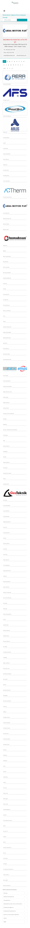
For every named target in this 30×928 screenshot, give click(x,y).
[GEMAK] (15, 477)
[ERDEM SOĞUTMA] (15, 401)
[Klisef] (15, 618)
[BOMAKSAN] (15, 238)
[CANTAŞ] (15, 287)
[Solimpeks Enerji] (15, 737)
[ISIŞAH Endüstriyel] (15, 569)
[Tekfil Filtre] (15, 802)
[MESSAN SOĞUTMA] (15, 639)
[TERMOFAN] (15, 753)
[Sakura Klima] (15, 732)
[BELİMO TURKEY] (15, 228)
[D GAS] (15, 314)
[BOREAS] (15, 249)
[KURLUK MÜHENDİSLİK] (15, 612)
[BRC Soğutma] (15, 260)
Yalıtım (5, 918)
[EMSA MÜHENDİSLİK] (15, 379)
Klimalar (6, 893)
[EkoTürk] (15, 417)
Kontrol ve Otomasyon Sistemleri (11, 914)
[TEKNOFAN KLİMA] (15, 743)
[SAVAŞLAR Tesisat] (15, 715)
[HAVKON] (15, 536)
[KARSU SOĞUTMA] (15, 585)
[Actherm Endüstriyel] (15, 190)
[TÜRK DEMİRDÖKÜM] (15, 808)
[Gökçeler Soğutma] (15, 520)
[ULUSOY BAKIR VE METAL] (15, 819)
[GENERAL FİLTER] (15, 482)
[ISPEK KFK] (15, 574)
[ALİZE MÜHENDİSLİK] (15, 152)
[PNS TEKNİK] (15, 677)
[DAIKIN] (15, 320)
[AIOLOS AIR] (15, 125)
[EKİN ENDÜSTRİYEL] (15, 352)
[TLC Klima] (15, 786)
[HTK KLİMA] (15, 547)
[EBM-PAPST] (15, 341)
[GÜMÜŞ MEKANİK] (15, 515)
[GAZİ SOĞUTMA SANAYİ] (15, 471)
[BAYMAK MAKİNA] (15, 222)
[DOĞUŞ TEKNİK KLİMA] (15, 336)
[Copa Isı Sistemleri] (15, 309)
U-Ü (5, 68)
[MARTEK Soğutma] (15, 629)
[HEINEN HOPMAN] (15, 542)
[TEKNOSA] (15, 748)
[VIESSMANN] (15, 856)
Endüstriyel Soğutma (8, 907)
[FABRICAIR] (15, 423)
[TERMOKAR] (15, 759)
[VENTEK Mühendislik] (15, 846)
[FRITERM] (15, 455)
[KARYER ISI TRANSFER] (15, 590)
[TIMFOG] (15, 780)
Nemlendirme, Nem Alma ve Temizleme (13, 903)
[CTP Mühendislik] (15, 303)
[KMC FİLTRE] (15, 601)
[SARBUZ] (15, 710)
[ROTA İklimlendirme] (15, 699)
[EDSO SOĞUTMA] (15, 347)
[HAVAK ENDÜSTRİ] (15, 531)
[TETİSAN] (15, 770)
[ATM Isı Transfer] (15, 179)
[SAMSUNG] (15, 705)
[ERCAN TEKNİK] (15, 395)
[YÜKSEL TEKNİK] (15, 873)
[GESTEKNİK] (15, 493)
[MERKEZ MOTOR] (15, 634)
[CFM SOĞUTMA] (15, 298)
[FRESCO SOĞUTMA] (15, 444)
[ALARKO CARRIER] (15, 136)
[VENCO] (15, 840)
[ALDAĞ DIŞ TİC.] (15, 147)
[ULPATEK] (15, 813)
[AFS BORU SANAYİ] (15, 93)
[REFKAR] (15, 683)
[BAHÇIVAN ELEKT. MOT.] (15, 217)
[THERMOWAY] (15, 775)
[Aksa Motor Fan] (15, 206)
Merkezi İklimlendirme (9, 896)
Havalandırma (7, 900)
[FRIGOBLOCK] (15, 450)
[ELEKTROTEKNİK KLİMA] (15, 358)
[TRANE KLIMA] (15, 791)
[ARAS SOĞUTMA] (15, 157)
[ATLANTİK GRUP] (15, 168)
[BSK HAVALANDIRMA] (15, 271)
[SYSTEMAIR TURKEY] (15, 726)
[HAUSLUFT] (15, 525)
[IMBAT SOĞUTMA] (15, 558)
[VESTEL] (15, 851)
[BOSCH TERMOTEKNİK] (15, 254)
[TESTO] (15, 764)
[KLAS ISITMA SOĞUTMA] (15, 596)
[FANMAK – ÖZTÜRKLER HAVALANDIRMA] (15, 428)
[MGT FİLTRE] (15, 645)
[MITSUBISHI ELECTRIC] (15, 650)
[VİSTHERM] (15, 862)
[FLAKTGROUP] (15, 433)
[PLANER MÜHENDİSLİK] (15, 672)
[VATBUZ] (15, 835)
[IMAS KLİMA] (15, 553)
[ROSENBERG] (15, 694)
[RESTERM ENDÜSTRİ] (15, 688)
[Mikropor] (15, 656)
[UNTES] (15, 824)
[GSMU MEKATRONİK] (15, 504)
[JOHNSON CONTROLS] (15, 580)
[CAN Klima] (15, 282)
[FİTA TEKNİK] (15, 466)
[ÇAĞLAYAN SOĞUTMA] (15, 884)
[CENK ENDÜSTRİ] (15, 292)
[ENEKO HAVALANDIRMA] (15, 385)
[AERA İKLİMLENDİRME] (15, 77)
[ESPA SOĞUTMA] (15, 406)
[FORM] (15, 439)
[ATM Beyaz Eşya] (15, 174)
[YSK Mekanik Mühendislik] (15, 867)
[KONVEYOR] (15, 607)
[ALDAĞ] (15, 141)
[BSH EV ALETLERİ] (15, 265)
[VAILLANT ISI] (15, 829)
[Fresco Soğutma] (15, 460)
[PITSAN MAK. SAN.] (15, 667)
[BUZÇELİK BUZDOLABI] (15, 276)
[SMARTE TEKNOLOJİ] (15, 721)
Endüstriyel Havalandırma (10, 911)
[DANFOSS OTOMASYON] (15, 325)
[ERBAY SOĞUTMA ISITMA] (15, 390)
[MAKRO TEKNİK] (15, 623)
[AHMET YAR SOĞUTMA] (15, 109)
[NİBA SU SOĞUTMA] (15, 661)
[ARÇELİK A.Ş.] (15, 163)
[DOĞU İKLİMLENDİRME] (15, 330)
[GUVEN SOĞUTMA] (15, 509)
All (4, 61)
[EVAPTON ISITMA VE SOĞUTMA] (15, 412)
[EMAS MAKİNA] (15, 368)
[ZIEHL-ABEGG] (15, 878)
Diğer (5, 921)
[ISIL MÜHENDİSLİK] (15, 563)
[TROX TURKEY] (15, 797)
